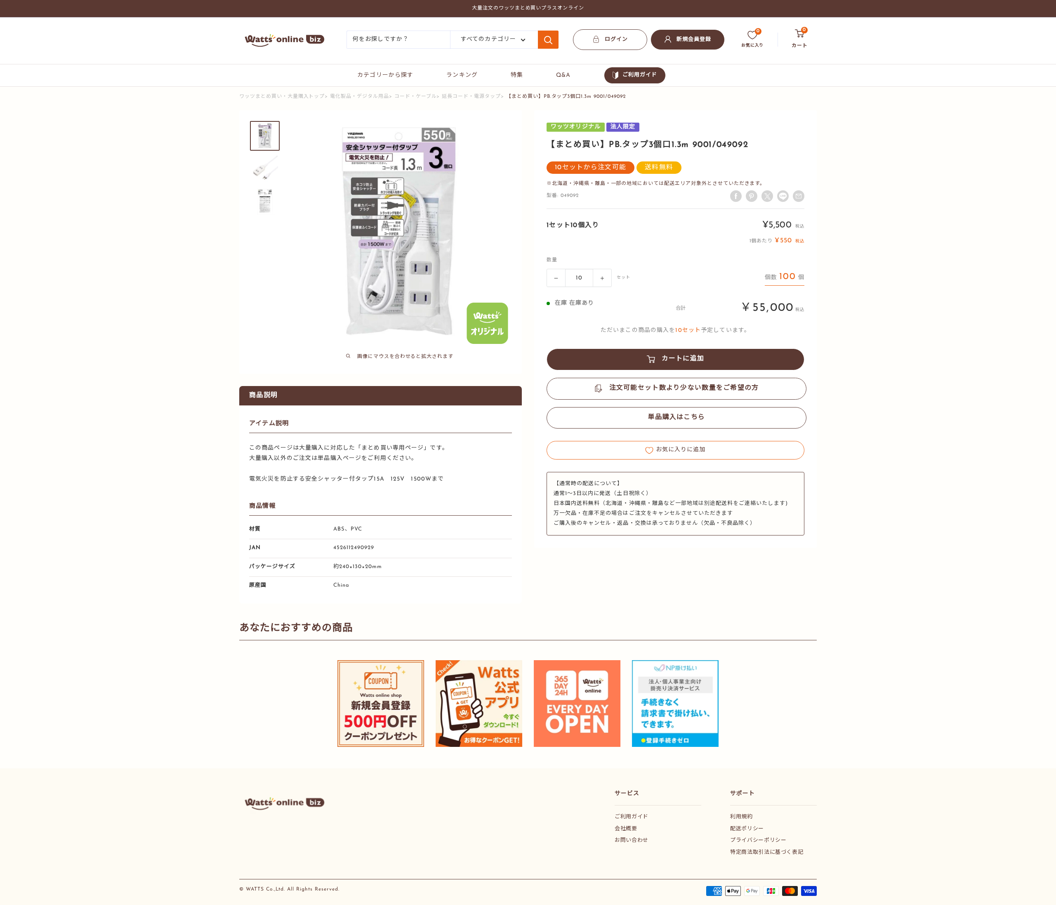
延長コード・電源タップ (471, 96)
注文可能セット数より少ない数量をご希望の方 (684, 388)
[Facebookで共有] (736, 196)
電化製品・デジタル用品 (359, 96)
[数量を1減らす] (556, 278)
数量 (552, 260)
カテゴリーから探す (385, 75)
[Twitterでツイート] (767, 196)
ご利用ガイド (639, 75)
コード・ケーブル (415, 96)
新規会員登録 (693, 39)
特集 (517, 75)
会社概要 (626, 829)
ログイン (616, 39)
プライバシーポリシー (758, 840)
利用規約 (741, 817)
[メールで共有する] (783, 196)
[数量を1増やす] (602, 278)
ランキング (462, 75)
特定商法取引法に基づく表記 (766, 852)
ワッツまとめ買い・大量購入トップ (282, 96)
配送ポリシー (747, 829)
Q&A (563, 75)
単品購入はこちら (676, 418)
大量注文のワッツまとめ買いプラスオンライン (528, 8)
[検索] (548, 40)
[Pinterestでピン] (751, 196)
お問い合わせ (631, 840)
